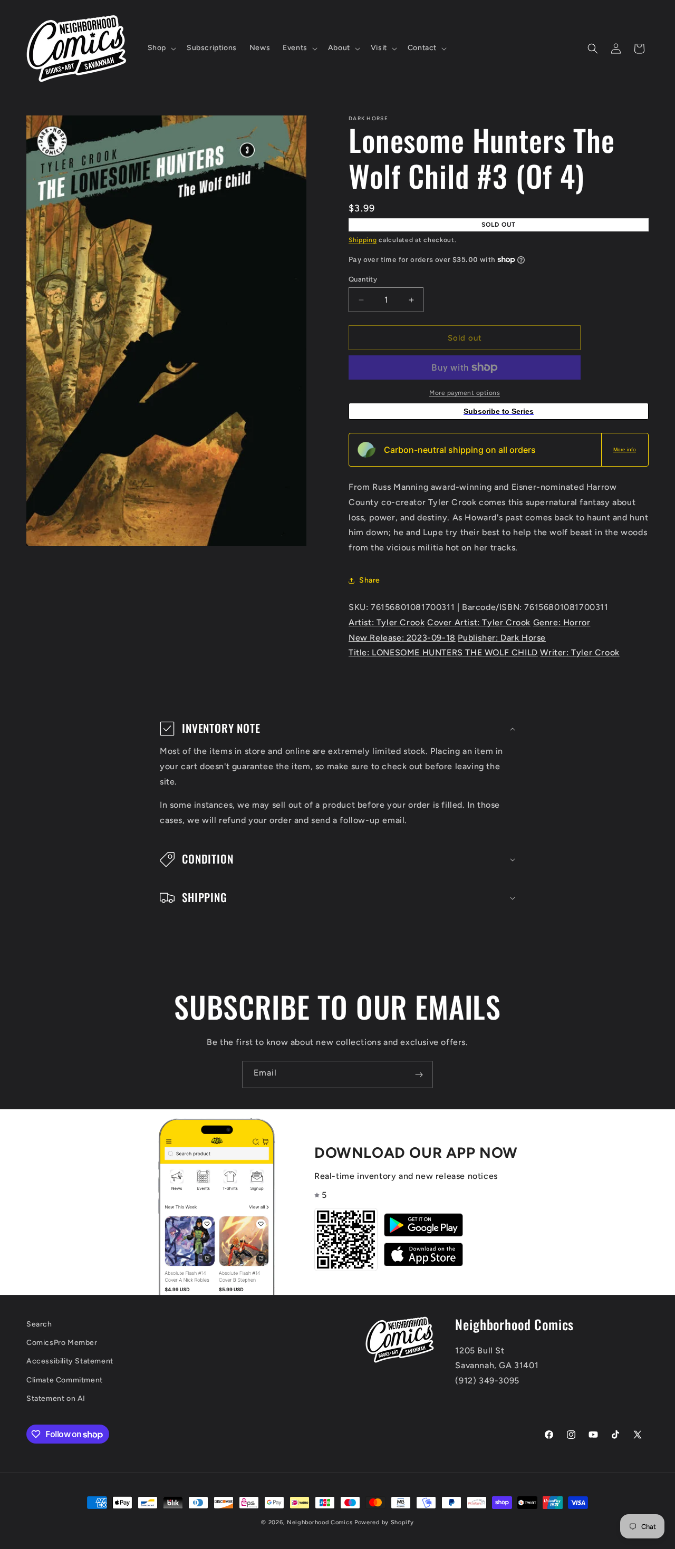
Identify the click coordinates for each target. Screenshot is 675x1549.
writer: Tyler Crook (579, 652)
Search (39, 1324)
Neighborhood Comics (319, 1522)
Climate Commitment (64, 1380)
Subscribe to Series (499, 411)
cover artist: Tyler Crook (479, 622)
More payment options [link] (464, 392)
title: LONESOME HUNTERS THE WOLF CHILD (443, 652)
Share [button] (369, 580)
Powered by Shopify (384, 1522)
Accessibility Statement (69, 1361)
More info (624, 449)
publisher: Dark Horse (502, 638)
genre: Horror (562, 622)
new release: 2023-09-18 (402, 638)
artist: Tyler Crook (387, 622)
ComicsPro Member (62, 1343)
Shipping (363, 240)
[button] (160, 48)
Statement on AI (55, 1398)
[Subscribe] (419, 1074)
